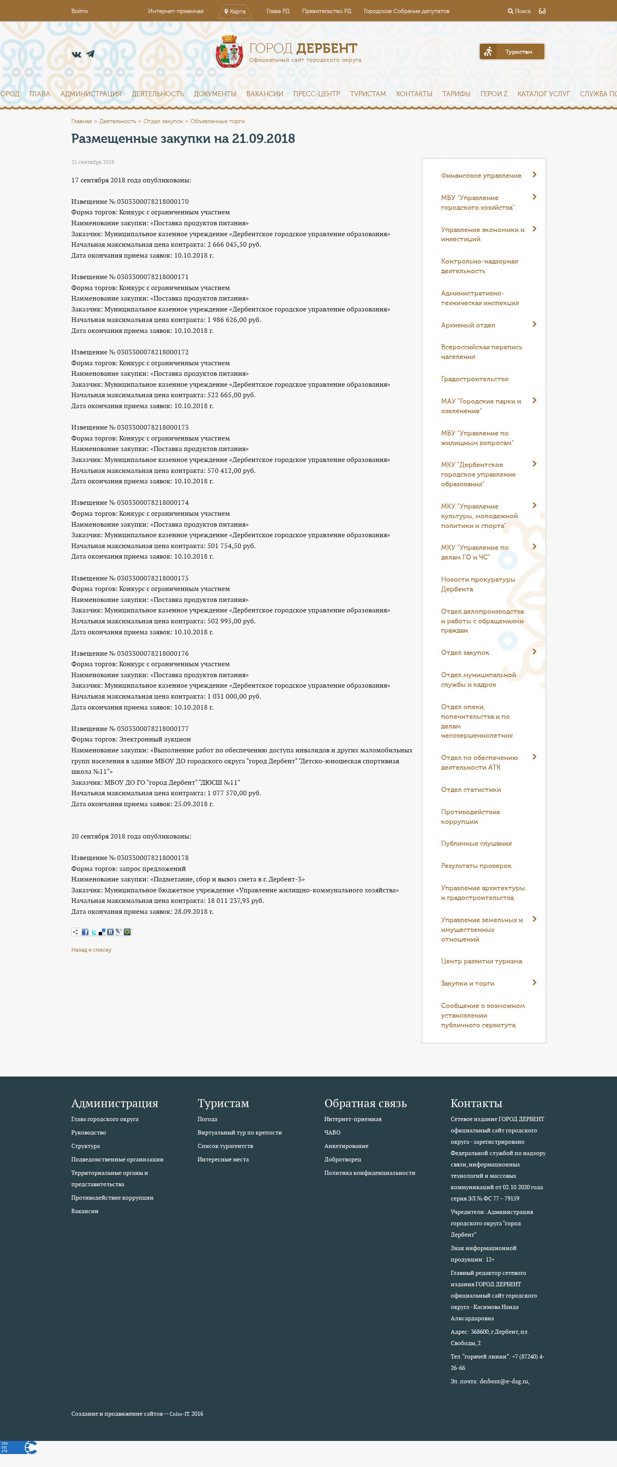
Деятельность (158, 94)
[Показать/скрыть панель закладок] (75, 932)
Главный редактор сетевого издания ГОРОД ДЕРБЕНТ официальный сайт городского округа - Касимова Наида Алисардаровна (494, 1295)
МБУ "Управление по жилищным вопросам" (477, 438)
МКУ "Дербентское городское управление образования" (478, 474)
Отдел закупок (163, 121)
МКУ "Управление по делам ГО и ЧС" (475, 552)
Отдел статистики (471, 790)
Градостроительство (475, 379)
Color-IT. (180, 1414)
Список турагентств (225, 1146)
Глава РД (278, 11)
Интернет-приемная (176, 11)
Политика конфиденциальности (370, 1173)
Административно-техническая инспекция (480, 298)
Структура (85, 1146)
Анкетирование (346, 1146)
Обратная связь (365, 1103)
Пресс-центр (316, 94)
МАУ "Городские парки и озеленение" (481, 406)
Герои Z (494, 94)
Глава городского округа (105, 1119)
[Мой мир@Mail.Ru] (127, 932)
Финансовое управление (481, 175)
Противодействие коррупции (470, 817)
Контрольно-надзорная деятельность (479, 266)
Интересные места (223, 1159)
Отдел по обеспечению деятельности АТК (479, 762)
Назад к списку (91, 950)
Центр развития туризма (481, 961)
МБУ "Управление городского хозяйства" (478, 202)
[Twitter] (93, 932)
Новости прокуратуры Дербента (478, 584)
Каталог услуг (544, 94)
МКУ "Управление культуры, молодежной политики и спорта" (479, 516)
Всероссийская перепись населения (482, 352)
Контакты (414, 94)
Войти (79, 11)
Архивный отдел (468, 325)
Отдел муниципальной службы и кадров (478, 680)
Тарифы (456, 94)
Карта (238, 11)
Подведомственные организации (117, 1159)
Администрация (91, 94)
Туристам (368, 94)
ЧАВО (332, 1132)
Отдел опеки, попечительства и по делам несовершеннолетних (477, 721)
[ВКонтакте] (110, 932)
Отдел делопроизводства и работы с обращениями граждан (482, 621)
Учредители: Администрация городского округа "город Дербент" (492, 1223)
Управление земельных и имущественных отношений (482, 929)
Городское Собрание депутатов (407, 11)
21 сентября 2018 (93, 162)
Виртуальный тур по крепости (240, 1132)
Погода (207, 1119)
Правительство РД (326, 11)
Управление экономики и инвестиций (483, 234)
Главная (81, 121)
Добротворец (342, 1159)
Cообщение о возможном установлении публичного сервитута (483, 1015)
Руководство (88, 1132)
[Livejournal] (118, 932)
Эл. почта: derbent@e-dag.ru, (490, 1381)
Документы (215, 94)
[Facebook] (85, 932)
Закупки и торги (467, 983)
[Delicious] (102, 932)
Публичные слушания (476, 843)
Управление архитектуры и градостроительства (483, 893)
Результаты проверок (476, 866)
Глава (39, 94)
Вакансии (264, 94)
